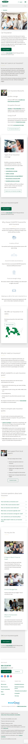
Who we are (3, 684)
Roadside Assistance (19, 684)
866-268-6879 (4, 667)
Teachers (10, 108)
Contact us (17, 671)
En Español (17, 693)
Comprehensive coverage (11, 171)
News (2, 691)
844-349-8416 (9, 53)
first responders (17, 108)
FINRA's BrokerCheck (21, 706)
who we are (5, 728)
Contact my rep (12, 480)
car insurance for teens (18, 125)
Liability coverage (10, 173)
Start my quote (6, 49)
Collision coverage (10, 168)
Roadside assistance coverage (12, 181)
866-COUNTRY (6, 666)
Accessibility (17, 714)
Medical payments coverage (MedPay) (14, 176)
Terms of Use (3, 714)
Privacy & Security (10, 714)
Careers (2, 694)
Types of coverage (6, 422)
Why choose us (4, 686)
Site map (17, 695)
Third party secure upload (21, 691)
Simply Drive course (20, 122)
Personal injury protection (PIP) (13, 178)
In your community (5, 689)
